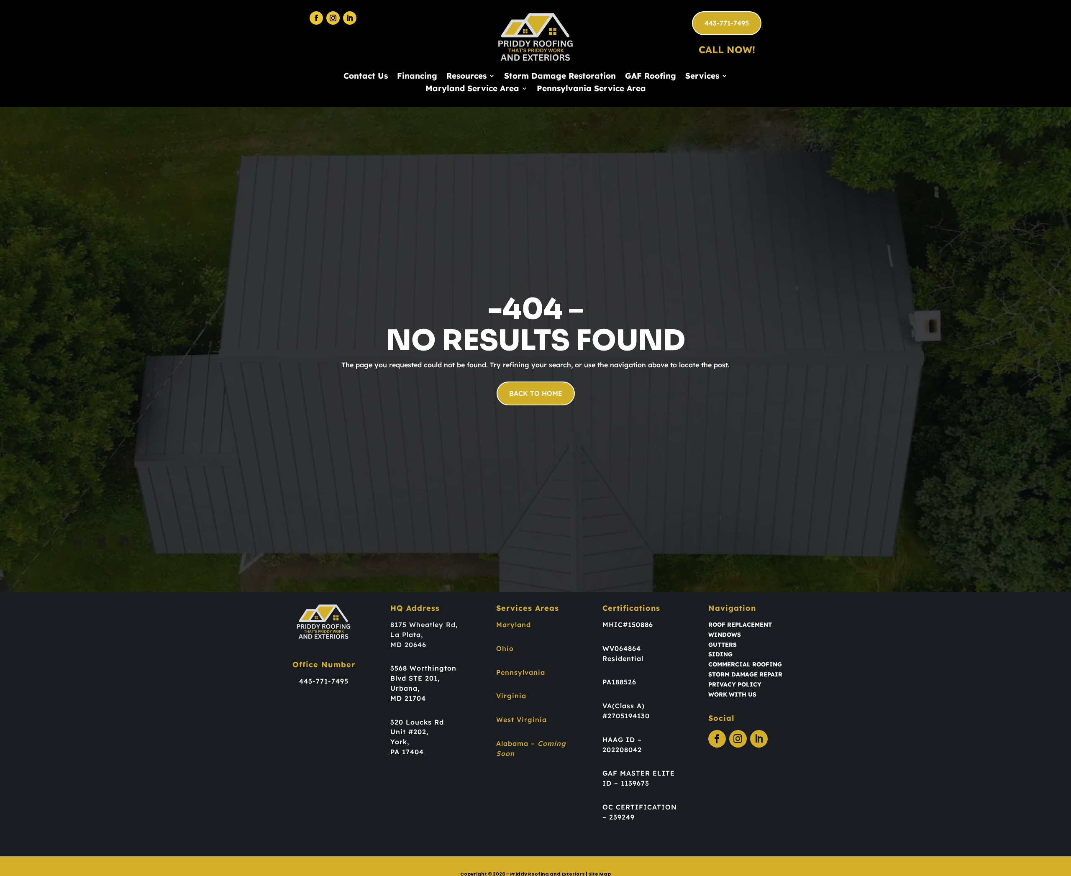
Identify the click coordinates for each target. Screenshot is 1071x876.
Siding (720, 654)
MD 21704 (408, 698)
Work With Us (732, 694)
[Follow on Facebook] (316, 18)
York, (399, 742)
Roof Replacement (740, 624)
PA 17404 (407, 752)
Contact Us (365, 77)
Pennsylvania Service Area (591, 89)
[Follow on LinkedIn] (349, 18)
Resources (466, 77)
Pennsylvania (520, 672)
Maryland (513, 624)
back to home (535, 393)
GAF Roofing (650, 77)
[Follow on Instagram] (333, 18)
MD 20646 (408, 644)
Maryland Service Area (472, 89)
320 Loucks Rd (417, 722)
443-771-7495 (727, 23)
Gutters (722, 644)
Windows (724, 634)
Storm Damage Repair (745, 674)
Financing (417, 77)
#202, (418, 731)
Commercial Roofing (745, 664)
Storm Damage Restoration (560, 77)
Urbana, (405, 688)
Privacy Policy (734, 684)
